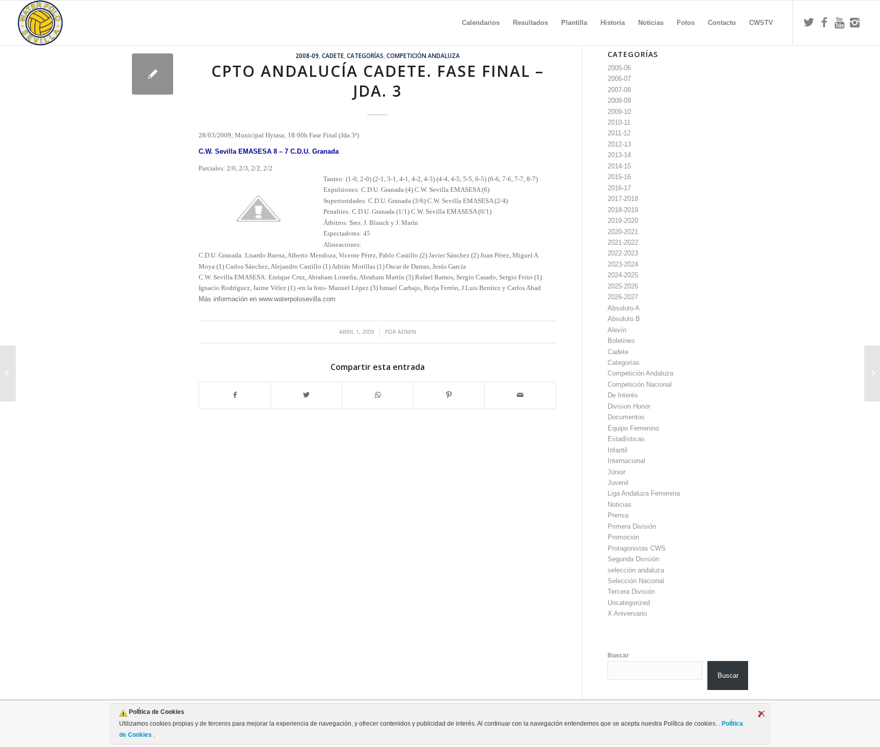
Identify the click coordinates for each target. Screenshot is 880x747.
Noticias (619, 504)
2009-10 (619, 112)
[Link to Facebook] (824, 22)
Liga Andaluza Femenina (644, 493)
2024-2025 (623, 275)
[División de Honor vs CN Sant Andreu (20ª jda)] (8, 373)
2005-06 (619, 68)
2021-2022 (623, 242)
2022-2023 (623, 253)
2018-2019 (623, 210)
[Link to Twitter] (808, 22)
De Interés (623, 395)
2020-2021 (623, 232)
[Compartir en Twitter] (306, 395)
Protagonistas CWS (637, 548)
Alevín (617, 330)
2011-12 (619, 133)
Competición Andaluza (423, 55)
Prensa (618, 515)
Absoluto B (624, 319)
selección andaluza (636, 570)
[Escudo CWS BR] (40, 23)
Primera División (632, 526)
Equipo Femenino (633, 428)
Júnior (616, 472)
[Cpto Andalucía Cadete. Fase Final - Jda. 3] (152, 74)
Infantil (617, 450)
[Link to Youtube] (839, 22)
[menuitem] (480, 23)
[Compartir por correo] (520, 395)
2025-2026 (623, 286)
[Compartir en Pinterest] (449, 395)
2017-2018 (623, 199)
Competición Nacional (640, 384)
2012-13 (619, 144)
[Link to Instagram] (854, 22)
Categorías (365, 55)
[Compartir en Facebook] (234, 395)
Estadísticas (626, 439)
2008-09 (307, 55)
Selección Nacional (636, 581)
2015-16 (619, 177)
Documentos (626, 417)
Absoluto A (624, 308)
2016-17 (619, 188)
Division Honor (629, 406)
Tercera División (631, 591)
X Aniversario (627, 613)
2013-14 (619, 155)
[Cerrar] (761, 714)
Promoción (623, 537)
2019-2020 (623, 220)
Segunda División (633, 559)
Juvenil (618, 482)
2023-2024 (623, 264)
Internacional (626, 461)
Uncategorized (629, 603)
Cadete (333, 55)
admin (407, 331)
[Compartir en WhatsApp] (377, 395)
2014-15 (619, 166)
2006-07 (619, 78)
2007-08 (619, 90)
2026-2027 (623, 297)
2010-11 (619, 122)
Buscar (618, 655)
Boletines (621, 340)
